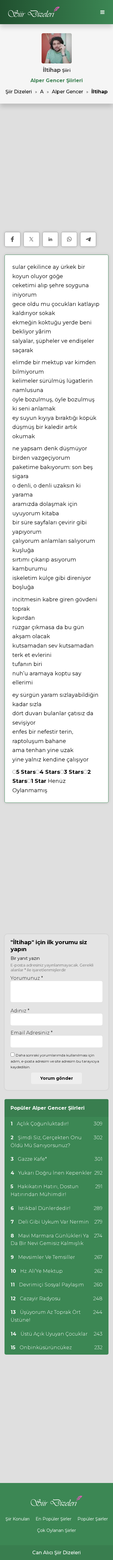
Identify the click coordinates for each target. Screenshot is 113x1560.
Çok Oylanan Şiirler (56, 1530)
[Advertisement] (56, 167)
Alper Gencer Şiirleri (56, 80)
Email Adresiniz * (32, 1033)
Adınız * (20, 1011)
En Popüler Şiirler (53, 1519)
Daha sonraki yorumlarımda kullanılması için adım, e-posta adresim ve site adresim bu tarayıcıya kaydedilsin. (55, 1061)
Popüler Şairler (92, 1519)
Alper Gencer (67, 92)
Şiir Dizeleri (18, 92)
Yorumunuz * (27, 978)
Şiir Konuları (17, 1519)
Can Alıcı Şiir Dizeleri (56, 1552)
